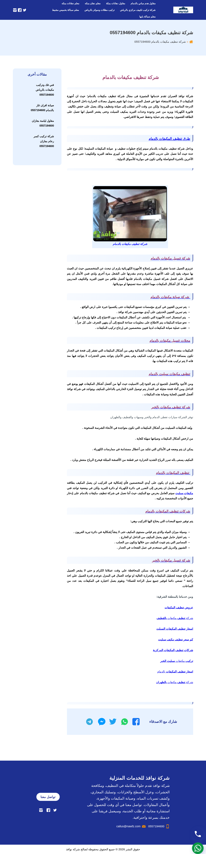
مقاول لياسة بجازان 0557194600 (43, 123)
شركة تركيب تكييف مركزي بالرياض (138, 10)
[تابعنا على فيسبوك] (19, 9)
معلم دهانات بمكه (70, 3)
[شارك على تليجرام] (89, 721)
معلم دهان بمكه (93, 3)
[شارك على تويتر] (112, 721)
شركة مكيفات (175, 618)
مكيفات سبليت (184, 493)
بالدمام (175, 671)
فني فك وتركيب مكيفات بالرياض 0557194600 (45, 89)
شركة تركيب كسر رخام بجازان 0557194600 (44, 141)
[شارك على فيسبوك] (136, 722)
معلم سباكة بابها (147, 16)
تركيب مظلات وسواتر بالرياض (99, 10)
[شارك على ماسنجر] (102, 722)
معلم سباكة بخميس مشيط (65, 10)
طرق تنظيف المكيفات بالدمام (169, 138)
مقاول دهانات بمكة (115, 3)
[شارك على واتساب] (124, 721)
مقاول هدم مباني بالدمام (143, 3)
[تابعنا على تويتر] (24, 9)
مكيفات (176, 661)
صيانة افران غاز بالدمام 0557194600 (42, 108)
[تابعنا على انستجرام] (15, 9)
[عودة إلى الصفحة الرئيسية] (191, 41)
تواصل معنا (48, 797)
